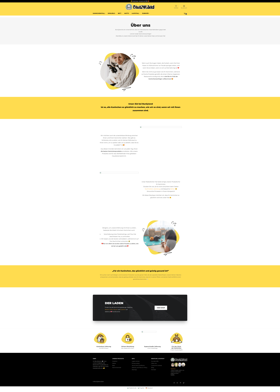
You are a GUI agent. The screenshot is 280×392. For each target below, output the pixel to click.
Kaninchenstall (116, 367)
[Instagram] (177, 382)
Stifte (111, 309)
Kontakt (153, 369)
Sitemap (134, 369)
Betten (172, 189)
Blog (152, 367)
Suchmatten (149, 189)
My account (184, 8)
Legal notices (136, 361)
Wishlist (176, 8)
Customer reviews (156, 365)
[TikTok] (183, 382)
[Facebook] (174, 382)
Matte (114, 363)
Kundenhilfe (154, 361)
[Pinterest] (180, 382)
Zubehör (122, 309)
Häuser (115, 309)
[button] (185, 13)
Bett (113, 365)
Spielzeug (157, 189)
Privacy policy (136, 363)
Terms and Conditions (138, 365)
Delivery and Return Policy (139, 367)
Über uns (154, 363)
